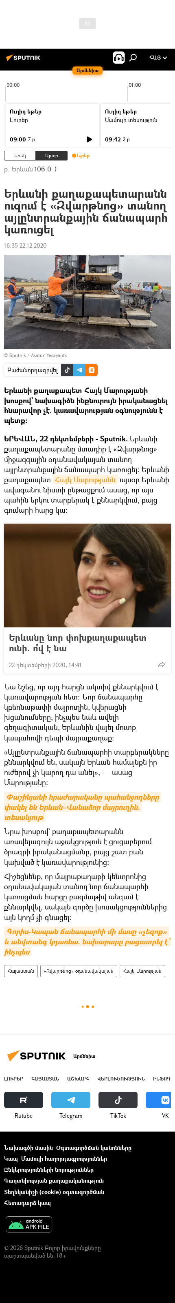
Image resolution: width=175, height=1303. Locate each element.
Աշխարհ (78, 1078)
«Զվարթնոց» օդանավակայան (79, 970)
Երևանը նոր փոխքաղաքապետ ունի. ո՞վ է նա (78, 642)
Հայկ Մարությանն (85, 479)
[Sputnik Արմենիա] (24, 60)
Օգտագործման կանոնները (93, 1147)
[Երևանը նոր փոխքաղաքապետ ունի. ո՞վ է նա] (87, 575)
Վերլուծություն (121, 1078)
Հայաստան (21, 970)
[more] (161, 664)
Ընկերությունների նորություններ (49, 1169)
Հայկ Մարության (142, 970)
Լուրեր (19, 120)
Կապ (11, 1158)
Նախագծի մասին (28, 1147)
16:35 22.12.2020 (25, 245)
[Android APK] (29, 1225)
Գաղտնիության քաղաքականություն (54, 1180)
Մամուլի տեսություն (131, 120)
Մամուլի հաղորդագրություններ (64, 1158)
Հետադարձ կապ (27, 1203)
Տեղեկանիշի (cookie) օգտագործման (54, 1192)
